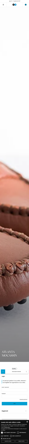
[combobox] (27, 421)
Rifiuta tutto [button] (21, 441)
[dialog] (14, 432)
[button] (14, 438)
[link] (25, 4)
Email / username (5, 387)
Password (3, 393)
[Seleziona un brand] (14, 5)
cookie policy (7, 427)
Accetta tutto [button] (8, 441)
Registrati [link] (5, 411)
